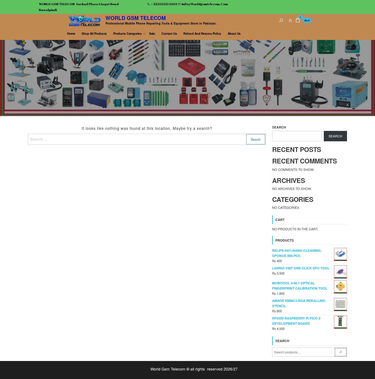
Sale (152, 33)
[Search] (281, 20)
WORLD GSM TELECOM (135, 17)
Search (279, 127)
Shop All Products (94, 33)
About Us (234, 33)
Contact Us (169, 33)
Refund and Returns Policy (202, 33)
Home (71, 33)
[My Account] (290, 20)
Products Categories (127, 33)
